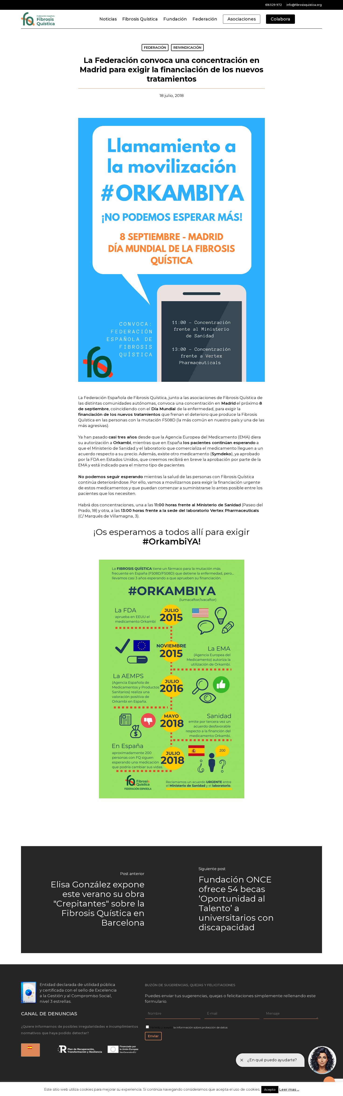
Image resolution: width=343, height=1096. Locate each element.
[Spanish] (29, 1050)
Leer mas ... (289, 1089)
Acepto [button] (270, 1089)
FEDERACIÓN (155, 47)
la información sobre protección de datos (200, 1027)
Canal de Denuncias (49, 1014)
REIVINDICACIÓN (187, 47)
